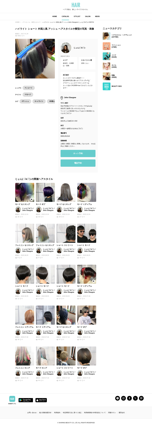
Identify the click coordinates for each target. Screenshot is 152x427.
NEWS (97, 16)
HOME (54, 16)
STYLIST (77, 16)
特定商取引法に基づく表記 (72, 412)
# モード (28, 94)
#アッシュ (25, 101)
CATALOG (65, 16)
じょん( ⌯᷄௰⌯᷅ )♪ (80, 48)
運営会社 (122, 412)
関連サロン (112, 412)
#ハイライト (39, 101)
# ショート (28, 88)
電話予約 (78, 163)
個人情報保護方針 (45, 412)
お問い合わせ (32, 412)
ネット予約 (78, 153)
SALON (87, 16)
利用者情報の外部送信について (95, 412)
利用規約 (57, 412)
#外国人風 (52, 101)
